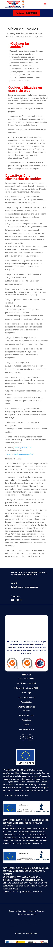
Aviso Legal (26, 692)
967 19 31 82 (16, 600)
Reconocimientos (26, 729)
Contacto (26, 725)
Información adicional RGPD (26, 688)
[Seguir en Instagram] (30, 737)
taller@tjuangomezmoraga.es (24, 587)
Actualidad (26, 720)
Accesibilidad (26, 702)
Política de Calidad (26, 697)
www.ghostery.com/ (23, 447)
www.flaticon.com (35, 921)
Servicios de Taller (26, 715)
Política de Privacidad (26, 683)
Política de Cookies (26, 678)
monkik (20, 921)
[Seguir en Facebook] (23, 737)
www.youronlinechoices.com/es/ (20, 454)
